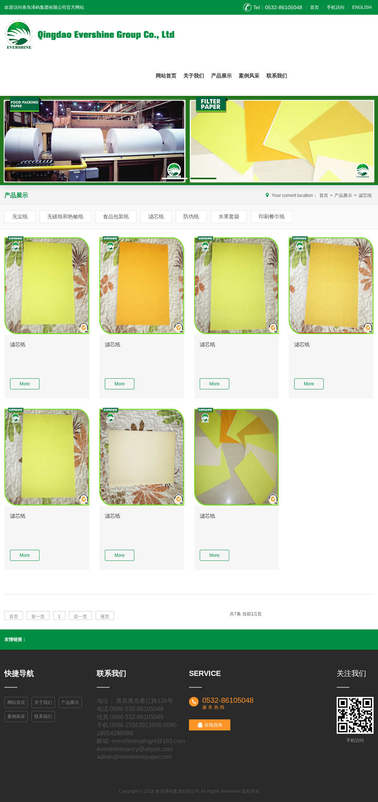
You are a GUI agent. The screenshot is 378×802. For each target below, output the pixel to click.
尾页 (104, 616)
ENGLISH (362, 7)
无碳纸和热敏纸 (65, 216)
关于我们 (193, 76)
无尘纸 (20, 216)
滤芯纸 (365, 195)
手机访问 (335, 7)
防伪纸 (191, 216)
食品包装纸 (116, 216)
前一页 (38, 616)
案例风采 (249, 76)
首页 (314, 7)
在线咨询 (213, 725)
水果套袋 (229, 216)
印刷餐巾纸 (272, 216)
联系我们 (277, 76)
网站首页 (166, 76)
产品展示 (221, 76)
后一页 (80, 616)
